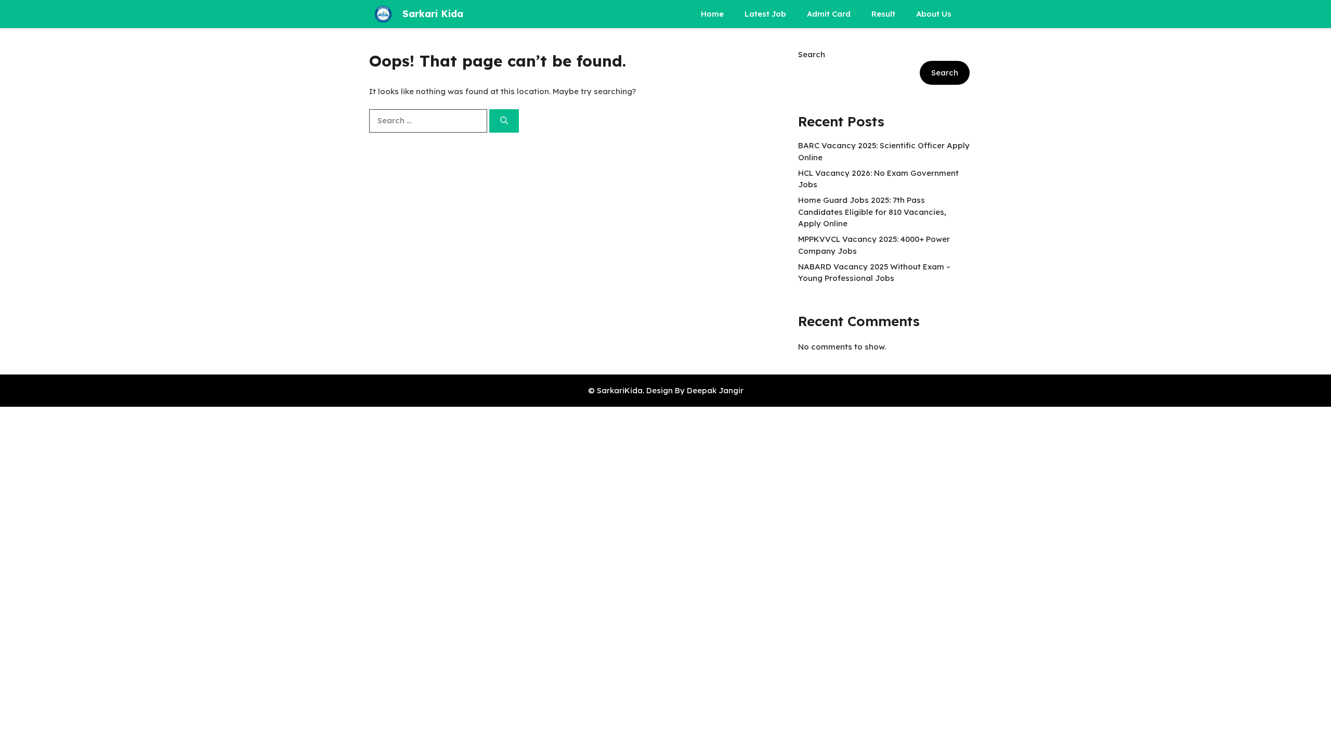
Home (712, 14)
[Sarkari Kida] (383, 14)
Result (883, 14)
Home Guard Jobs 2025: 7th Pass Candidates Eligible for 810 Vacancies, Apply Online (872, 211)
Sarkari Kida (432, 14)
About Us (933, 14)
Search (811, 54)
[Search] (504, 121)
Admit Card (829, 14)
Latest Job (765, 14)
